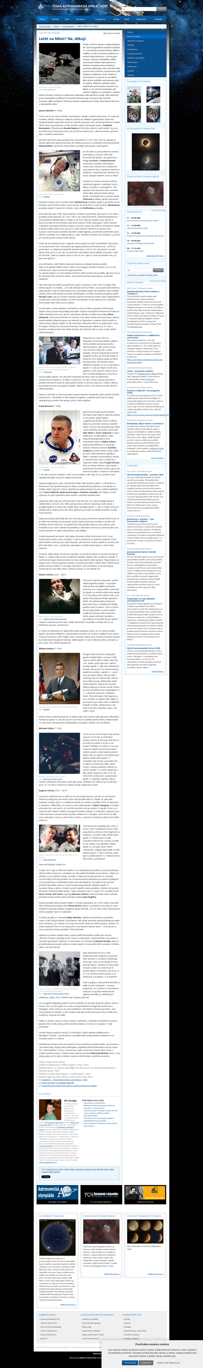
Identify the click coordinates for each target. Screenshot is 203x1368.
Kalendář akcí (134, 211)
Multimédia (132, 62)
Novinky (55, 19)
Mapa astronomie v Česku (93, 1334)
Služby (116, 19)
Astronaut (80, 1169)
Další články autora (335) (93, 1100)
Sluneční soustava (135, 40)
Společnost (141, 19)
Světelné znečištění (135, 58)
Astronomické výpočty (91, 1323)
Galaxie (127, 1323)
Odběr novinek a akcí (138, 263)
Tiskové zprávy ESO (48, 1331)
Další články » (158, 671)
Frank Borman (51, 1169)
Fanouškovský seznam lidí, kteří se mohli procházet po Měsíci (69, 1085)
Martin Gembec (147, 288)
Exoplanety (132, 49)
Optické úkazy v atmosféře (135, 1331)
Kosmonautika (68, 26)
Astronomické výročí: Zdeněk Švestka (141, 553)
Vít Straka (56, 33)
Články (42, 19)
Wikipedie (46, 709)
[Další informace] (57, 1237)
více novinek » (157, 458)
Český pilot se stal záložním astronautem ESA (141, 599)
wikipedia (46, 197)
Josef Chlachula (147, 368)
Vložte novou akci (158, 210)
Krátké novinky (135, 282)
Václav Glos (145, 516)
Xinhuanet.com (136, 327)
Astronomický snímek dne (141, 128)
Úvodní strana (45, 26)
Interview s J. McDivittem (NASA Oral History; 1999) (64, 1079)
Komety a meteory (131, 1338)
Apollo (61, 1169)
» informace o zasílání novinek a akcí (142, 275)
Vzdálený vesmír (134, 53)
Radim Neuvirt (146, 471)
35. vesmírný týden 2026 (51, 1216)
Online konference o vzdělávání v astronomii (143, 336)
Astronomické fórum (90, 1338)
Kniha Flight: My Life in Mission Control (56, 993)
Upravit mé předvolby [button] (168, 1362)
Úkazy (130, 32)
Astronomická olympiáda (50, 1327)
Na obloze (80, 19)
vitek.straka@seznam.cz (48, 1162)
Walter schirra (69, 1169)
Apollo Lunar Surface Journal (52, 779)
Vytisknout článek (113, 33)
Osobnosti (132, 66)
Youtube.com (47, 372)
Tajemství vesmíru (46, 1146)
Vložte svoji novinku (157, 281)
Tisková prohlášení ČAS (50, 1319)
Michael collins (103, 1169)
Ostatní (130, 71)
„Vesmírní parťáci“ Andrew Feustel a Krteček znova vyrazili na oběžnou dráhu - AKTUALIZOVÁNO (101, 1113)
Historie (130, 75)
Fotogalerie (100, 19)
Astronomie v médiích (91, 1331)
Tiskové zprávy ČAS (48, 1323)
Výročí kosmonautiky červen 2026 (143, 648)
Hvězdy (130, 45)
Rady (127, 19)
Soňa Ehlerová (146, 332)
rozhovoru (149, 379)
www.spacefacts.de (49, 89)
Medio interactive (87, 1358)
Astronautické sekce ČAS (54, 1122)
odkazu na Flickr (157, 448)
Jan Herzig (145, 595)
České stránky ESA (48, 1334)
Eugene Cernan (90, 1169)
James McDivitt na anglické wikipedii (58, 1082)
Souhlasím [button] (130, 1362)
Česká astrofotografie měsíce (143, 176)
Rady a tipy (86, 1327)
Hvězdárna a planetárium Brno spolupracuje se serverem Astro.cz (99, 1347)
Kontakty (159, 19)
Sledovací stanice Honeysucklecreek (54, 619)
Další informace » (68, 1304)
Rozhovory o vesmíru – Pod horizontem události (140, 520)
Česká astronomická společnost (56, 1347)
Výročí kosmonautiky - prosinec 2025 (145, 474)
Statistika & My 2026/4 (147, 373)
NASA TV (44, 1338)
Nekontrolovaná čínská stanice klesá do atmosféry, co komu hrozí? (99, 1106)
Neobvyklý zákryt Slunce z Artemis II (145, 423)
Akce (67, 19)
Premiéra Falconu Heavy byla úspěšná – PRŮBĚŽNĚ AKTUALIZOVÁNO (99, 1119)
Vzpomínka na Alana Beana (94, 1103)
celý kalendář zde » (155, 256)
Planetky (127, 1327)
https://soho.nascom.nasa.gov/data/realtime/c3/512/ (149, 415)
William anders (54, 1172)
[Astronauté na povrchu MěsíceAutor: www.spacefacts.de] (59, 84)
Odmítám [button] (146, 1362)
